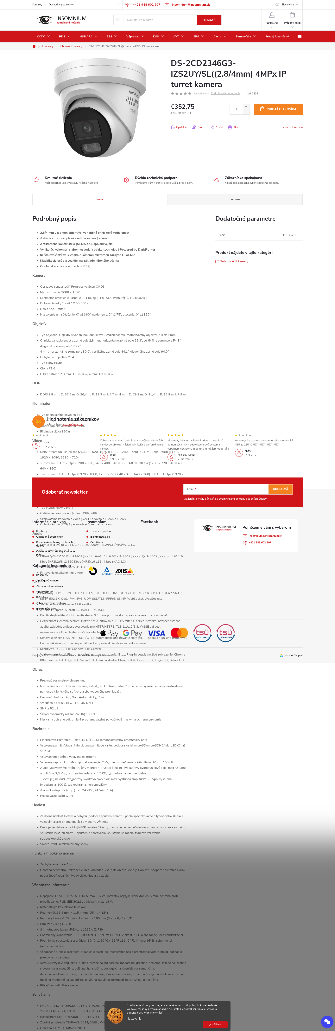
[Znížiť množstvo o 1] (246, 111)
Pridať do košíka (281, 109)
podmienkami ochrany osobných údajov (243, 499)
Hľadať (208, 20)
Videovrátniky (44, 591)
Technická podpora (101, 531)
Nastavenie (134, 1018)
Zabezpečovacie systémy (51, 603)
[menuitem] (43, 37)
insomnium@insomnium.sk (265, 536)
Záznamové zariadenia (49, 586)
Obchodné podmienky (61, 4)
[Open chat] (327, 1022)
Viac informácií (153, 1013)
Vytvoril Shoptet (294, 655)
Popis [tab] (100, 199)
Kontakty (37, 4)
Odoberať (280, 489)
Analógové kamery (47, 580)
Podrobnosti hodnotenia (225, 93)
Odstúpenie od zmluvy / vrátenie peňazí (55, 552)
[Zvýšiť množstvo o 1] (246, 106)
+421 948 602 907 (260, 542)
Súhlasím (217, 1024)
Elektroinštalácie (100, 536)
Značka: (293, 127)
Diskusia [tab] (235, 199)
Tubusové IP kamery (234, 261)
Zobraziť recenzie (73, 424)
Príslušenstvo (44, 597)
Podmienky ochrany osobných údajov (54, 544)
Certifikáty (96, 542)
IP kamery (42, 575)
